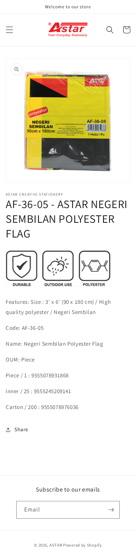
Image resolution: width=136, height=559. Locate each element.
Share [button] (21, 429)
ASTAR (55, 545)
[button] (9, 29)
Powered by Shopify (82, 545)
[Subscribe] (111, 510)
